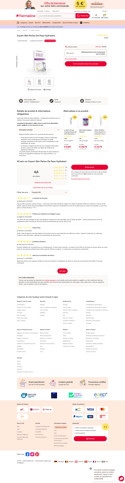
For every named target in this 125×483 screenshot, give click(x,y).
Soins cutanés (21, 320)
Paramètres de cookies (61, 443)
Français (104, 11)
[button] (39, 130)
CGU (55, 430)
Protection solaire (22, 318)
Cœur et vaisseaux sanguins (48, 307)
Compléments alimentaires (94, 304)
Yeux (41, 351)
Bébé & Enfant (44, 333)
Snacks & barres (91, 351)
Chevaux (19, 366)
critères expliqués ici (51, 280)
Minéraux (89, 315)
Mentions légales (59, 445)
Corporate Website (41, 429)
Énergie (42, 315)
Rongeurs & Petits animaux (25, 372)
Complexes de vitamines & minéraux (97, 310)
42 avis (106, 37)
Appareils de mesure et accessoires (27, 333)
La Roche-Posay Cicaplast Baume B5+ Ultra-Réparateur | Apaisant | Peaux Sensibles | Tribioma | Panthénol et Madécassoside (70, 132)
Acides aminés (90, 333)
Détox (64, 335)
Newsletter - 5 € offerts (44, 11)
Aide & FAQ (77, 11)
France (98, 461)
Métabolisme (67, 341)
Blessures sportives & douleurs (95, 335)
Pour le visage (21, 315)
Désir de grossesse (45, 335)
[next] (105, 132)
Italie (106, 461)
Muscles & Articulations (93, 320)
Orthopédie (20, 349)
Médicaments (46, 22)
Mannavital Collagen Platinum (85, 131)
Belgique (71, 461)
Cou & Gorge (44, 310)
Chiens (19, 364)
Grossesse (43, 341)
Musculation (89, 341)
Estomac (65, 312)
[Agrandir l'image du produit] (39, 61)
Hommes (19, 312)
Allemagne (61, 461)
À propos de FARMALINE (42, 426)
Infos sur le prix (72, 47)
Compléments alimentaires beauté (96, 307)
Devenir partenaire (40, 437)
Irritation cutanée (35, 30)
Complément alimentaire (36, 40)
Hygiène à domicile (22, 338)
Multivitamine (90, 318)
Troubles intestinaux (69, 320)
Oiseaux (19, 369)
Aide (18, 429)
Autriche (80, 461)
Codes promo (55, 11)
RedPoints (86, 22)
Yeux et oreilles (67, 323)
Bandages (20, 335)
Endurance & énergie (92, 338)
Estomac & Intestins (46, 338)
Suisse (90, 461)
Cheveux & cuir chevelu (24, 307)
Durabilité (38, 432)
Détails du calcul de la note (42, 182)
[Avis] (102, 35)
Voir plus (62, 271)
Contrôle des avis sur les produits (43, 187)
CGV (55, 433)
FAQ (18, 426)
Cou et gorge (67, 307)
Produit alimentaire (22, 40)
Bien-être (38, 22)
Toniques (88, 323)
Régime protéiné (68, 343)
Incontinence (21, 341)
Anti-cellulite (67, 333)
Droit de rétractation (60, 436)
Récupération (90, 346)
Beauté (31, 22)
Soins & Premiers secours (70, 22)
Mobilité (19, 346)
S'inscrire (91, 438)
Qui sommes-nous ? (86, 11)
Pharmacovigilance (22, 434)
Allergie (42, 304)
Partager (48, 89)
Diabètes (42, 312)
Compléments (56, 22)
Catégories (23, 22)
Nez (64, 315)
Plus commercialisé (50, 40)
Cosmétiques (21, 304)
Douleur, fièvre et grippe (70, 310)
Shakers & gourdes (91, 349)
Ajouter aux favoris (35, 89)
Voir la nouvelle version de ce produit (85, 64)
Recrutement (39, 434)
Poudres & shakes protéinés (94, 343)
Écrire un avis (89, 167)
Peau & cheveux (68, 318)
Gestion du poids (68, 338)
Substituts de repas (68, 346)
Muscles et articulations (47, 343)
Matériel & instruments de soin (26, 343)
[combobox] (49, 192)
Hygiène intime (21, 310)
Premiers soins (21, 351)
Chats (18, 361)
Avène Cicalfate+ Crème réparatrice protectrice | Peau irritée (99, 132)
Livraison (19, 432)
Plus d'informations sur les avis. (80, 179)
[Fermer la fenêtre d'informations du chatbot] (91, 468)
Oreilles (42, 349)
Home (18, 30)
